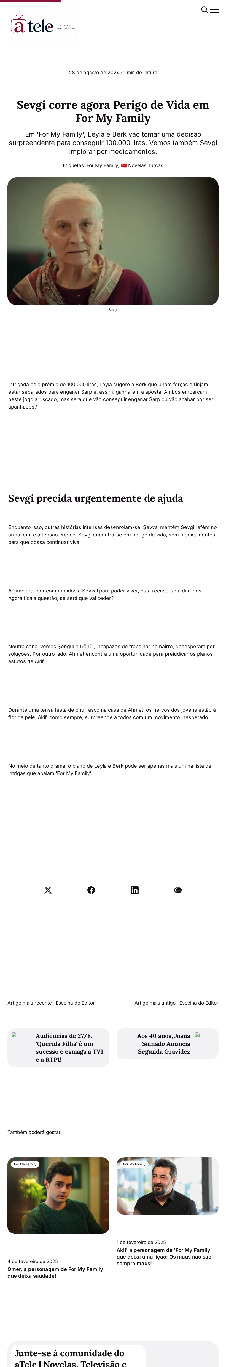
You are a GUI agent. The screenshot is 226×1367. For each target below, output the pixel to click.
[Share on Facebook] (91, 890)
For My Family (102, 165)
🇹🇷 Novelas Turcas (142, 165)
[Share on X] (48, 890)
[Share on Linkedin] (135, 890)
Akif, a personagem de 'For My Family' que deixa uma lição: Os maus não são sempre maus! (164, 1256)
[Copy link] (178, 890)
